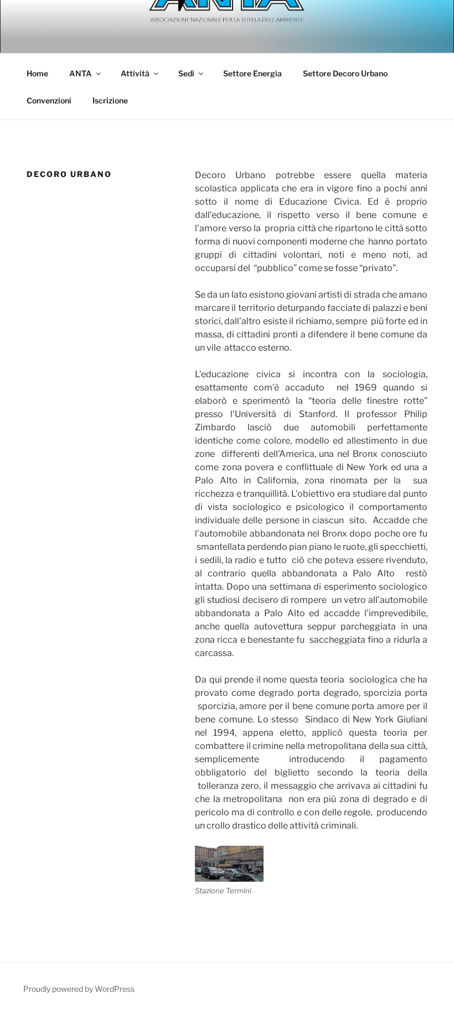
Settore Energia (252, 73)
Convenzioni (49, 100)
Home (37, 73)
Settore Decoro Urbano (345, 73)
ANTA (80, 73)
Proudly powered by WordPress (79, 988)
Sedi (186, 73)
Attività (135, 73)
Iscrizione (110, 100)
